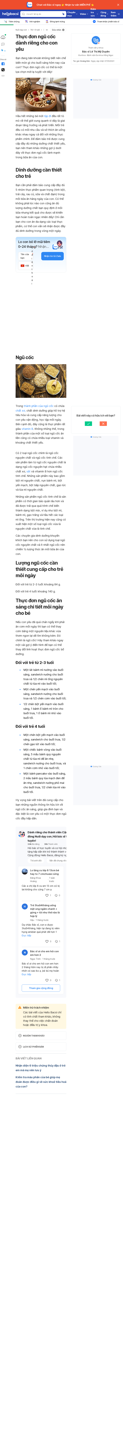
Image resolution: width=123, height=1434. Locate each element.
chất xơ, (21, 410)
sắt (28, 471)
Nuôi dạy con (21, 30)
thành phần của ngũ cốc (39, 406)
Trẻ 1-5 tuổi (35, 30)
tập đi (47, 116)
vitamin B (27, 428)
